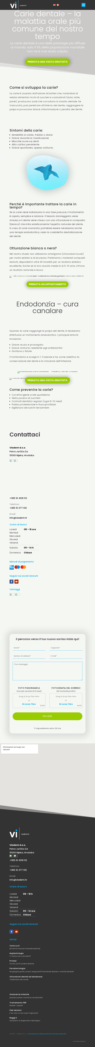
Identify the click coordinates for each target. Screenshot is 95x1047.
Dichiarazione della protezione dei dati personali (47, 1034)
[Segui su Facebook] (11, 582)
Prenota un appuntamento (47, 284)
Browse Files (29, 704)
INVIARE (47, 716)
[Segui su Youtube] (16, 582)
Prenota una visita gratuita (48, 61)
